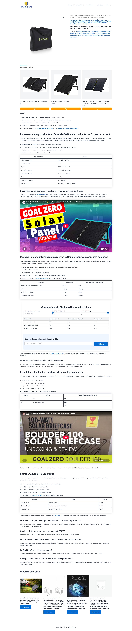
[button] (63, 17)
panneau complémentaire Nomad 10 (67, 128)
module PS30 (58, 515)
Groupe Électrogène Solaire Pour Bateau (87, 21)
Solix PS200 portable (42, 278)
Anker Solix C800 (41, 194)
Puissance (79, 5)
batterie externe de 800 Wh (45, 128)
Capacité (99, 5)
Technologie (89, 5)
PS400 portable (37, 495)
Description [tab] (23, 67)
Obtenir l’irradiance (101, 344)
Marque (70, 5)
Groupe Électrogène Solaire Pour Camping (89, 15)
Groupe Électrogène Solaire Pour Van (80, 24)
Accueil (71, 15)
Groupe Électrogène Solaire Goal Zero (81, 20)
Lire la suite (25, 607)
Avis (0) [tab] (31, 67)
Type (107, 5)
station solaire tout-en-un (57, 353)
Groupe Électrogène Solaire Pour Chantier (95, 22)
